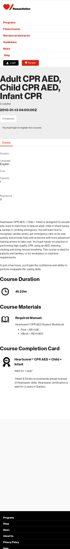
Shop (6, 523)
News (6, 48)
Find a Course (11, 29)
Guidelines (10, 42)
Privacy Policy (11, 542)
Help (7, 55)
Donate (32, 62)
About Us (8, 536)
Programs (9, 22)
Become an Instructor (16, 35)
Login (13, 62)
